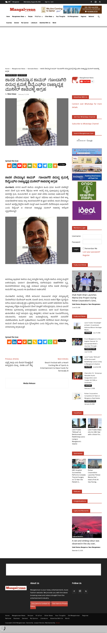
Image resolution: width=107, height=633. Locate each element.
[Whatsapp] (50, 165)
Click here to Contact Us (40, 603)
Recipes (30, 17)
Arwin (58, 623)
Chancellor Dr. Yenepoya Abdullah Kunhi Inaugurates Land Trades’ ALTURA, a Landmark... (93, 378)
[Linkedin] (14, 165)
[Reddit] (9, 165)
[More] (55, 165)
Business (9, 23)
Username (76, 236)
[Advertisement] (53, 45)
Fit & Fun (38, 17)
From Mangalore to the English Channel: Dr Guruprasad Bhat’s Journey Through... (92, 343)
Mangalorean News (18, 17)
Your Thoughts (60, 17)
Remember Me (91, 248)
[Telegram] (45, 165)
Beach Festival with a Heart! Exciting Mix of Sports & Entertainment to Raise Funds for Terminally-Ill (54, 367)
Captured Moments (81, 511)
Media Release (11, 94)
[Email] (29, 165)
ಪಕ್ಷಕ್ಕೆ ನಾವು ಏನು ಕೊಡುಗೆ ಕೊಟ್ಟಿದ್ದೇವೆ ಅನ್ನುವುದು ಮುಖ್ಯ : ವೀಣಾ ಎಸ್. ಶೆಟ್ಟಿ (19, 364)
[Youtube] (19, 165)
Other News (48, 17)
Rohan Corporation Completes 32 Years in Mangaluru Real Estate (92, 396)
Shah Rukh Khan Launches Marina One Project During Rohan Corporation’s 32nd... (84, 298)
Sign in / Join (49, 2)
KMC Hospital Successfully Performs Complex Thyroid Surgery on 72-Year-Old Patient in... (79, 476)
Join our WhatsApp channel (84, 117)
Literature (34, 23)
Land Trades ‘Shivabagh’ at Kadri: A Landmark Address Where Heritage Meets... (93, 326)
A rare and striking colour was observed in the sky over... (85, 542)
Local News (88, 333)
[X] (100, 2)
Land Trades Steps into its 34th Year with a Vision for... (94, 432)
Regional (83, 17)
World (54, 23)
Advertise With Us (45, 23)
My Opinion (25, 23)
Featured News (79, 316)
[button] (99, 17)
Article (74, 291)
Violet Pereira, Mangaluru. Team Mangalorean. (86, 304)
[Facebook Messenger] (40, 165)
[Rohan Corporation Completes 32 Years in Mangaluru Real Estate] (77, 396)
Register (86, 255)
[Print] (24, 165)
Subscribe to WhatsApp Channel (85, 124)
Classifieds (88, 367)
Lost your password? (91, 252)
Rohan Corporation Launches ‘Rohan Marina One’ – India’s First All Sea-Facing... (94, 476)
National (91, 17)
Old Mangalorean (72, 17)
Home (8, 17)
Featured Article (80, 265)
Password (76, 242)
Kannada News (33, 69)
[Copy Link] (34, 165)
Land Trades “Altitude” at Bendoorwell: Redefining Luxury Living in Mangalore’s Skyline (93, 361)
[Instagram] (95, 2)
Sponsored (78, 453)
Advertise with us (80, 97)
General (16, 23)
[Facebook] (91, 2)
